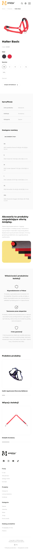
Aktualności (5, 475)
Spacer (20, 119)
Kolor (3, 52)
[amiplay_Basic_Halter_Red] (16, 26)
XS (4, 67)
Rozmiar (4, 62)
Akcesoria (21, 107)
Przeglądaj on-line (7, 527)
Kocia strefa (5, 518)
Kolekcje (4, 497)
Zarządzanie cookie (23, 547)
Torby (3, 515)
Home (3, 8)
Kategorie (5, 491)
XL (26, 67)
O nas (3, 472)
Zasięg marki (6, 478)
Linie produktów (7, 494)
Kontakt (4, 481)
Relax (3, 512)
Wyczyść (4, 78)
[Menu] (29, 3)
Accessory (21, 113)
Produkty (10, 8)
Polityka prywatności (10, 547)
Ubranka (4, 509)
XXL (4, 72)
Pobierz (4, 531)
